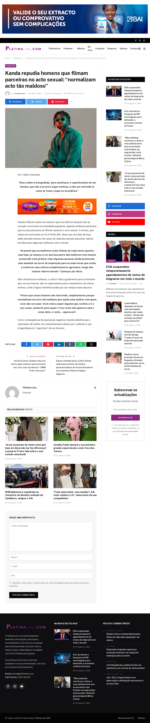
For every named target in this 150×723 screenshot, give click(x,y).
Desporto (112, 48)
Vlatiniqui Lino (113, 630)
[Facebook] (8, 182)
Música (81, 48)
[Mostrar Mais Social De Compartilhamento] (72, 101)
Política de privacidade (128, 431)
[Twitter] (8, 190)
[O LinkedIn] (8, 197)
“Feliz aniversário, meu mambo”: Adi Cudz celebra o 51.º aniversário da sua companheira (75, 495)
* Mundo (111, 261)
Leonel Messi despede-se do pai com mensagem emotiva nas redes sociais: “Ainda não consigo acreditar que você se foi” (134, 312)
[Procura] (144, 48)
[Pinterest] (8, 205)
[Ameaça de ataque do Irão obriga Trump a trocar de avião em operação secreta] (114, 335)
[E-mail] (8, 212)
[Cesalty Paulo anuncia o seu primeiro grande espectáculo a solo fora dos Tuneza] (75, 429)
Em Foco (90, 48)
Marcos (109, 662)
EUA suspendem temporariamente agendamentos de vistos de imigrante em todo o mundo (134, 93)
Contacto (135, 48)
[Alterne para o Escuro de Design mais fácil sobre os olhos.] (140, 48)
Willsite (141, 718)
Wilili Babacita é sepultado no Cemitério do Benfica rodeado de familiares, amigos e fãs (24, 495)
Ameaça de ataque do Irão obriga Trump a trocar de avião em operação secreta (133, 338)
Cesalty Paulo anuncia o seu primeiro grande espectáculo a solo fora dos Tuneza (74, 448)
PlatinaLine (54, 48)
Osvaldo (112, 284)
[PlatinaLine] (23, 48)
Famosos (68, 48)
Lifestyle (99, 48)
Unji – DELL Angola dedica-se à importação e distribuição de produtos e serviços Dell (125, 680)
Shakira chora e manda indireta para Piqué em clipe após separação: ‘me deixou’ (123, 637)
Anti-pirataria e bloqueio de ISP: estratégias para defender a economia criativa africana (133, 118)
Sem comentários (54, 93)
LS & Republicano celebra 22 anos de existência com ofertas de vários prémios (125, 666)
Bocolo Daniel (113, 674)
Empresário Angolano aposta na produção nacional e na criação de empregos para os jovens (122, 652)
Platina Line (20, 93)
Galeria (123, 48)
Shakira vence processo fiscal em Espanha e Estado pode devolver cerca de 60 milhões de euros (134, 361)
